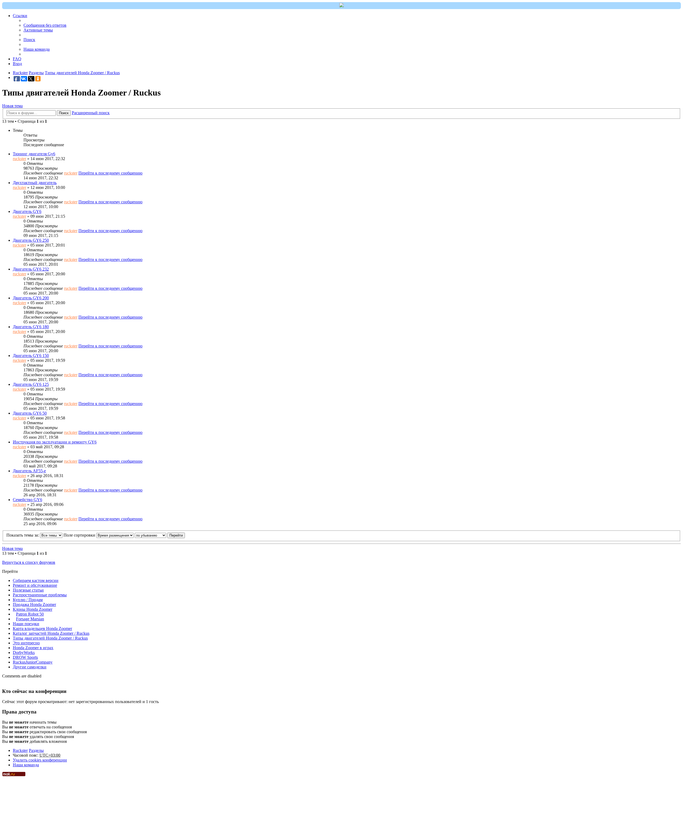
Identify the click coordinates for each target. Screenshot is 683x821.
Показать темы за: (23, 535)
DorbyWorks (24, 652)
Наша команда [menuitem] (36, 49)
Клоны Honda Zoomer (32, 609)
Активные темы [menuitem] (38, 30)
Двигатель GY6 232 (31, 269)
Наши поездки (26, 623)
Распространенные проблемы (40, 595)
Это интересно (26, 643)
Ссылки (20, 15)
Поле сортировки (79, 535)
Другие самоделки (29, 667)
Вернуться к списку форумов (28, 562)
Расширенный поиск (91, 112)
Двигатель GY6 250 (31, 240)
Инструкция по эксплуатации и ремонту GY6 (55, 442)
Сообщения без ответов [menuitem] (44, 25)
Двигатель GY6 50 (30, 413)
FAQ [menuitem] (17, 59)
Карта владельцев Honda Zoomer (42, 628)
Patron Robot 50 (30, 614)
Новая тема (12, 106)
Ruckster (20, 750)
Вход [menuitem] (17, 63)
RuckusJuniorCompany (33, 662)
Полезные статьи (28, 590)
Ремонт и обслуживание (35, 585)
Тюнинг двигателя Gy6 (34, 154)
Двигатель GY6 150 (31, 355)
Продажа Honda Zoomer (34, 604)
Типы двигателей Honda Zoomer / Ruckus (50, 638)
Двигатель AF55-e (29, 471)
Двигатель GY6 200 (31, 298)
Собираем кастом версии (35, 580)
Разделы (36, 750)
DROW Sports (25, 657)
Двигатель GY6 (27, 211)
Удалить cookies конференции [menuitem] (40, 760)
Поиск (64, 113)
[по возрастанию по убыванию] (150, 535)
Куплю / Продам (28, 599)
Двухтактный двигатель (35, 182)
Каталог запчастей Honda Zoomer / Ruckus (51, 633)
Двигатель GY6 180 (31, 326)
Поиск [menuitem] (29, 39)
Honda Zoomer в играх (33, 647)
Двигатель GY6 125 (31, 384)
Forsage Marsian (30, 619)
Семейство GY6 (27, 499)
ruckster (19, 158)
